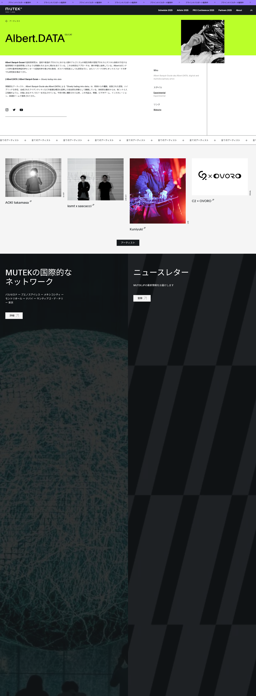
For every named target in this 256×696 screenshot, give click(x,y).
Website (157, 109)
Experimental (159, 92)
